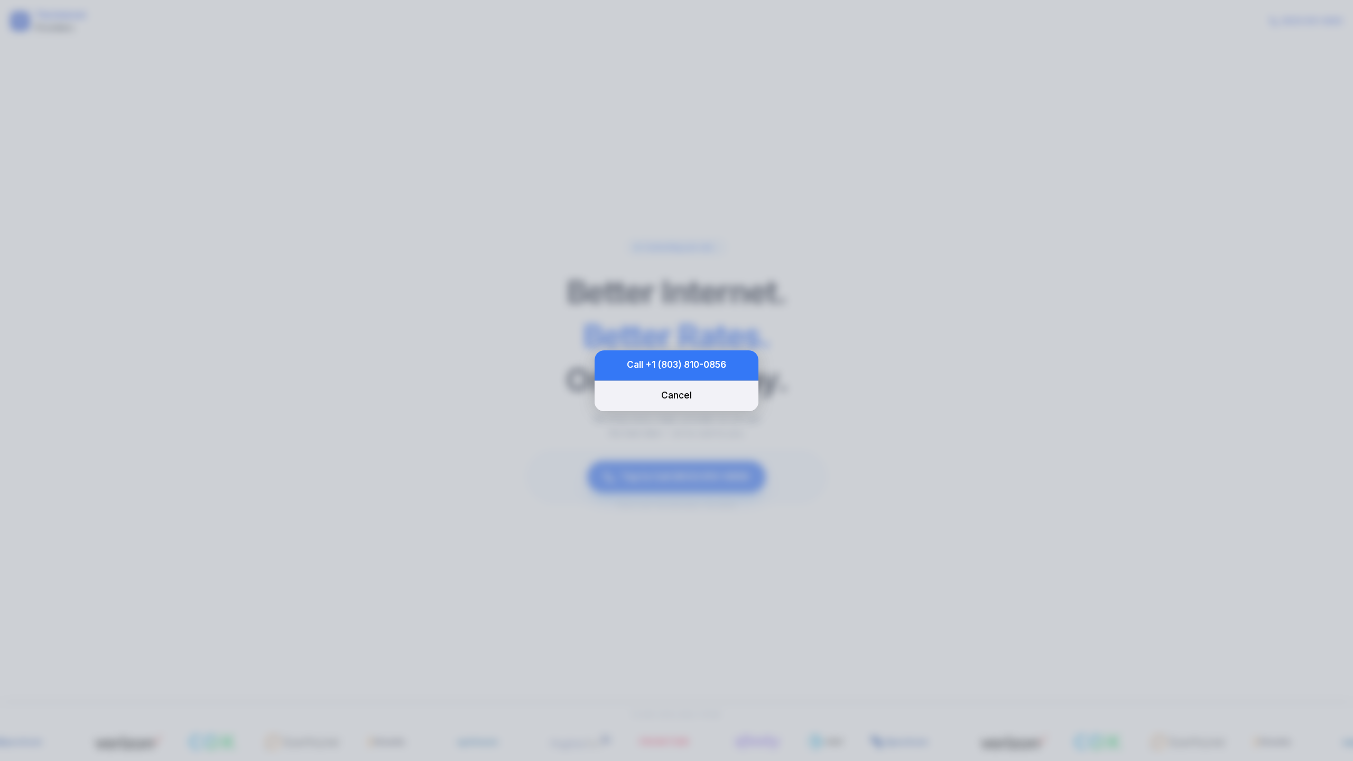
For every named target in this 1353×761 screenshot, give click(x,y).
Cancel (676, 395)
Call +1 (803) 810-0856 (676, 364)
